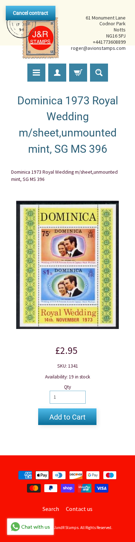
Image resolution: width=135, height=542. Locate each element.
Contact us (79, 508)
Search (50, 508)
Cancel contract (30, 13)
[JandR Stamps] (33, 33)
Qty (67, 387)
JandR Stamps (66, 527)
